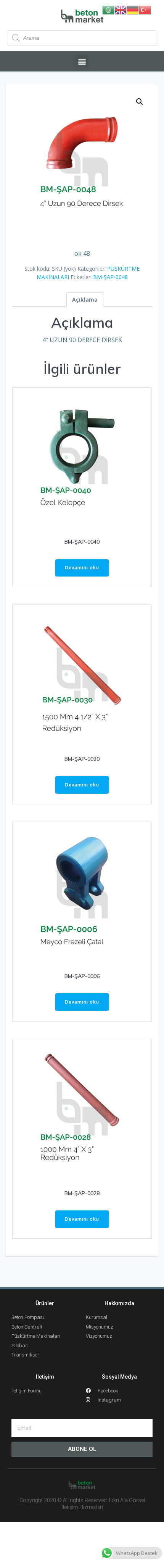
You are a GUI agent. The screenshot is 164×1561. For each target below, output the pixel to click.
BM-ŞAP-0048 (110, 277)
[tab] (84, 299)
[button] (82, 61)
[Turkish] (145, 9)
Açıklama (85, 299)
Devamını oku (82, 567)
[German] (133, 9)
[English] (120, 9)
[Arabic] (108, 9)
